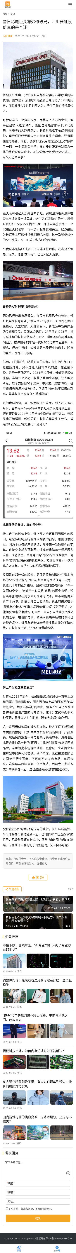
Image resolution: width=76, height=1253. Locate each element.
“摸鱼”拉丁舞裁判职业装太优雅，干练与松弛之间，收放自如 (35, 1018)
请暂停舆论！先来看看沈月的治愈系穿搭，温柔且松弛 (37, 982)
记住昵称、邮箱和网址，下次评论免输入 (30, 1208)
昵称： (11, 1183)
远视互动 (42, 863)
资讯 (44, 36)
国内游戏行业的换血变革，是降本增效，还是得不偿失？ (37, 1119)
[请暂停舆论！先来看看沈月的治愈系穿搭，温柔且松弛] (38, 996)
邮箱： (11, 1192)
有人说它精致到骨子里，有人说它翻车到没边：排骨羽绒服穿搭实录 (37, 1084)
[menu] (70, 4)
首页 (5, 14)
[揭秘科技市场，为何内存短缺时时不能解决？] (38, 1062)
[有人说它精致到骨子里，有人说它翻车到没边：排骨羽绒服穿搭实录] (38, 1097)
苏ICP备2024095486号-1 (59, 1238)
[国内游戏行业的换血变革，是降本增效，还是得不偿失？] (38, 1132)
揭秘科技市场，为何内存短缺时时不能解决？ (34, 1051)
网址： (11, 1201)
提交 (38, 1218)
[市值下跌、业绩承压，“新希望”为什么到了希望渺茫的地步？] (38, 961)
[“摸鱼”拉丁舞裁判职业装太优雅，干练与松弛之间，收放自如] (38, 1031)
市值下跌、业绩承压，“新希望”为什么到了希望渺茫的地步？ (37, 947)
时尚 (19, 1108)
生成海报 (13, 889)
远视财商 (7, 36)
